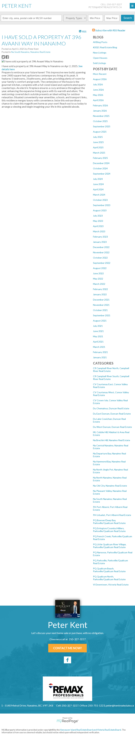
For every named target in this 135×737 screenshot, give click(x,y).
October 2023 (100, 199)
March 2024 (99, 194)
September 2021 (101, 315)
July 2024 (98, 178)
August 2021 (100, 320)
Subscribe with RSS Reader (110, 30)
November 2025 (101, 115)
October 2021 (100, 310)
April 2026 (98, 100)
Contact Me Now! (67, 648)
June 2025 (98, 142)
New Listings (99, 52)
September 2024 (101, 173)
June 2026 (98, 89)
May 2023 (98, 220)
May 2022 (98, 278)
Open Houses (100, 57)
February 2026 (100, 105)
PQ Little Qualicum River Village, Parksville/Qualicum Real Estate (109, 546)
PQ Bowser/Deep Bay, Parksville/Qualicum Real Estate (109, 521)
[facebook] (67, 659)
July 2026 (98, 84)
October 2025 (100, 121)
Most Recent (100, 74)
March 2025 (99, 152)
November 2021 (101, 304)
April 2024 (98, 189)
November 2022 (101, 252)
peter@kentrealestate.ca (105, 7)
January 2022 (100, 294)
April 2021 (98, 341)
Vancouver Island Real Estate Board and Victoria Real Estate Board (90, 729)
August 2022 (100, 268)
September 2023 (101, 205)
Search (127, 18)
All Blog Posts (100, 42)
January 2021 (100, 357)
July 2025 (98, 136)
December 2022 (101, 247)
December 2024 (101, 163)
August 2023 (100, 210)
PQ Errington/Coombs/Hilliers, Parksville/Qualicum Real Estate (109, 529)
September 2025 (101, 126)
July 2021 (98, 325)
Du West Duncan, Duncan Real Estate (112, 427)
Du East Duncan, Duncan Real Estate (112, 413)
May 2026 (98, 94)
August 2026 (100, 79)
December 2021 (101, 299)
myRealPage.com (67, 721)
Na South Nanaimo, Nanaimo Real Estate (30, 52)
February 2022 (100, 289)
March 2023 (99, 231)
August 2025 (100, 131)
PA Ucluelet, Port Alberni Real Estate (112, 515)
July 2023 (98, 215)
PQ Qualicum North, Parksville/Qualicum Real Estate (109, 578)
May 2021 (98, 336)
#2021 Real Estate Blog (105, 47)
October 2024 (100, 168)
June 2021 (98, 331)
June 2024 (98, 184)
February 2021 (100, 352)
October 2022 (100, 257)
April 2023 (98, 226)
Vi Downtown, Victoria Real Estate (111, 584)
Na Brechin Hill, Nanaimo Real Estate (111, 440)
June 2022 (98, 273)
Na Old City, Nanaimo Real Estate (110, 485)
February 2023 (100, 236)
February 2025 (100, 157)
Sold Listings (99, 63)
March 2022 (99, 283)
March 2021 (99, 346)
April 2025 (98, 147)
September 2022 (101, 262)
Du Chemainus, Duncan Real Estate (111, 408)
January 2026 (100, 110)
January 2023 (100, 241)
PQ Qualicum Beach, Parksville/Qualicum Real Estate (109, 570)
